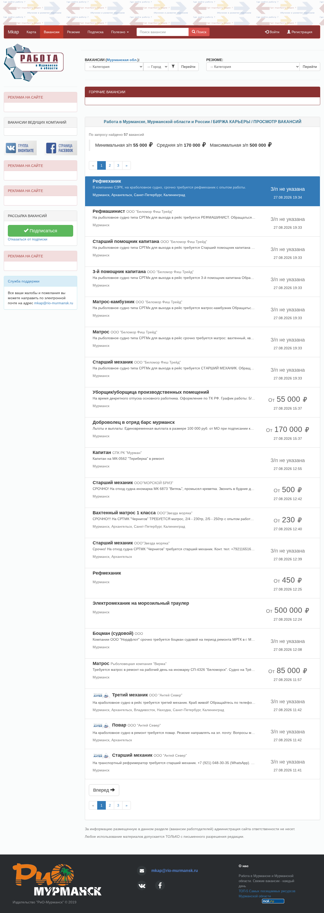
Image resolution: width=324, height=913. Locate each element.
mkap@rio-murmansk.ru (53, 303)
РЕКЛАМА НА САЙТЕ (25, 97)
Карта (31, 32)
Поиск (200, 32)
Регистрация (301, 32)
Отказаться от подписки (27, 239)
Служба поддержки (23, 281)
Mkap (13, 31)
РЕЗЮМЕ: (214, 60)
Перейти (188, 67)
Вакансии (51, 32)
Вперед (101, 790)
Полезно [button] (118, 32)
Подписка (96, 32)
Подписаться (42, 230)
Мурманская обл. (122, 60)
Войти (274, 32)
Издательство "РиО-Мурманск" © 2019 (44, 902)
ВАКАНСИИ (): (112, 60)
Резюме (73, 32)
